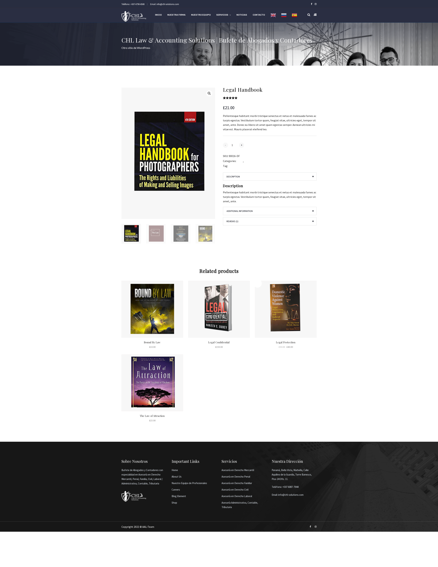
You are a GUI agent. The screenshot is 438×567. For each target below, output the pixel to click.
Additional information (240, 211)
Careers (176, 489)
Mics (246, 161)
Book (240, 161)
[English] (273, 15)
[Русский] (284, 15)
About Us (177, 476)
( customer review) (249, 98)
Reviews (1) (232, 221)
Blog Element (179, 496)
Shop (174, 502)
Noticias (241, 15)
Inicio (158, 15)
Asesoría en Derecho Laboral (237, 496)
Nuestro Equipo (201, 15)
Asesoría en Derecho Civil (235, 489)
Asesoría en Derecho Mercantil (238, 470)
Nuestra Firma (176, 15)
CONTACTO (259, 15)
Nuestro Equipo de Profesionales (189, 483)
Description (233, 176)
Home (175, 470)
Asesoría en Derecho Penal (236, 476)
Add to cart (259, 145)
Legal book (234, 166)
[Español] (294, 15)
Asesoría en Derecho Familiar (237, 483)
